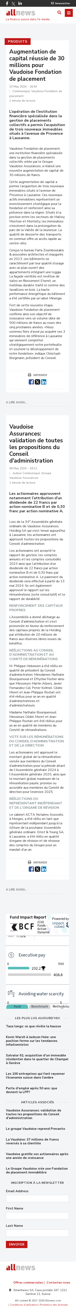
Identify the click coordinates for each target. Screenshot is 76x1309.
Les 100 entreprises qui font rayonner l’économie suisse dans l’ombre (35, 1075)
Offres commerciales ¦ (29, 1283)
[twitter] (37, 381)
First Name (14, 1209)
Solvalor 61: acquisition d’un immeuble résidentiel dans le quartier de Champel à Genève (37, 1059)
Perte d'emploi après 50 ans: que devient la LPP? (31, 1090)
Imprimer (40, 375)
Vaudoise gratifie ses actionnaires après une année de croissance (37, 1156)
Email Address (17, 1191)
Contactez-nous (58, 1283)
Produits (17, 41)
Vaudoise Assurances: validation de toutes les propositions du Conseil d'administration (33, 1114)
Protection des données (54, 1304)
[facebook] (31, 381)
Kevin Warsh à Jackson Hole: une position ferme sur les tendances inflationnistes (31, 1041)
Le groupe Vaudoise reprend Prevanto (35, 1129)
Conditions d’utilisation (24, 1304)
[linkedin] (43, 381)
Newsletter (62, 3)
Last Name (14, 1226)
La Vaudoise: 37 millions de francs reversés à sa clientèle (32, 1141)
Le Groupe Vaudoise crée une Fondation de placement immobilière (37, 1170)
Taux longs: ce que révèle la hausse (33, 1026)
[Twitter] (13, 3)
